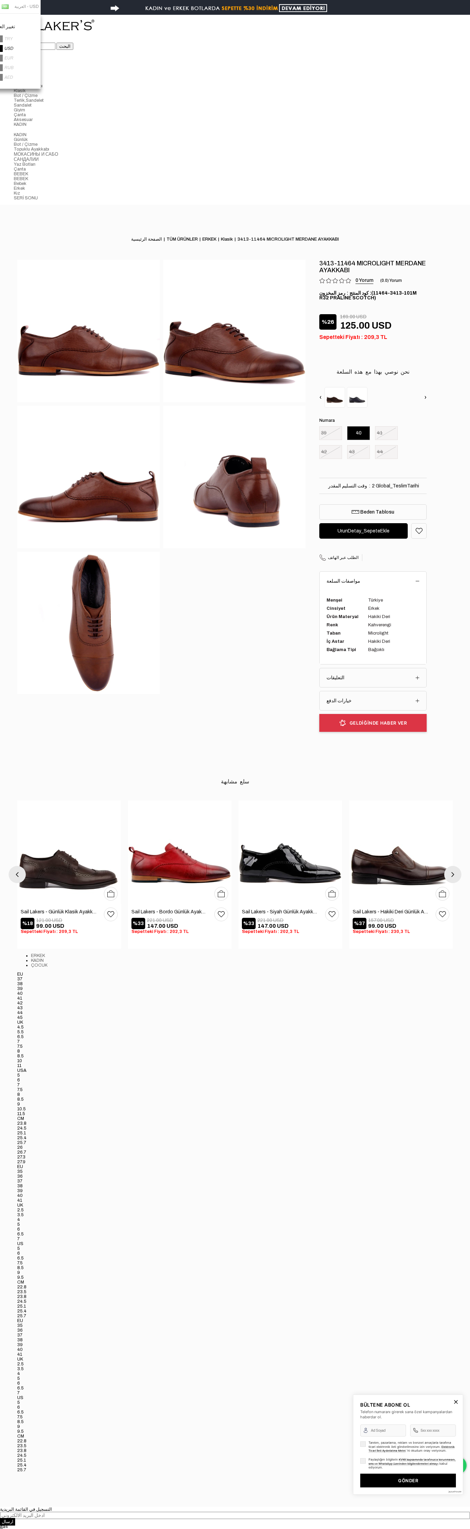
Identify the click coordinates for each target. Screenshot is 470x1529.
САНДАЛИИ (26, 159)
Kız (17, 193)
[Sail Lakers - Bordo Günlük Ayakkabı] (180, 852)
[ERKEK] (242, 66)
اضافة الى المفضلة (110, 914)
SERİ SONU (26, 198)
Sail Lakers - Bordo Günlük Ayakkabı (169, 911)
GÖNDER (408, 1480)
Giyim (19, 110)
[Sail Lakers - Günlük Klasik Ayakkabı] (69, 852)
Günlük (21, 139)
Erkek (19, 188)
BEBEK (21, 174)
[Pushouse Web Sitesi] (454, 1491)
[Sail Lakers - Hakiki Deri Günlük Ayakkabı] (401, 852)
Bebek (20, 183)
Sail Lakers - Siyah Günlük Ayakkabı (280, 911)
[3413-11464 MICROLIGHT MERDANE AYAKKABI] (335, 397)
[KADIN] (242, 129)
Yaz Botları (24, 164)
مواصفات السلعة (343, 581)
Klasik (20, 90)
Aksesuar (23, 119)
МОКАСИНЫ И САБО (36, 154)
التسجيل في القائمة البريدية (26, 1509)
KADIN (20, 124)
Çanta (20, 114)
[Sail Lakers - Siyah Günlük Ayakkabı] (290, 852)
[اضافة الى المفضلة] (419, 531)
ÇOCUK (39, 965)
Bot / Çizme (26, 95)
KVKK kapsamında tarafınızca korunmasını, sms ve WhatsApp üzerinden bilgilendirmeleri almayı (412, 1461)
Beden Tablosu (376, 512)
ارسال (7, 1521)
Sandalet (23, 105)
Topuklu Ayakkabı (31, 149)
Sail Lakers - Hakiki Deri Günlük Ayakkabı (391, 911)
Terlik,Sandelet (29, 100)
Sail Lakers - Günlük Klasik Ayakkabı (59, 911)
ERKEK (38, 955)
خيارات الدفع (339, 700)
